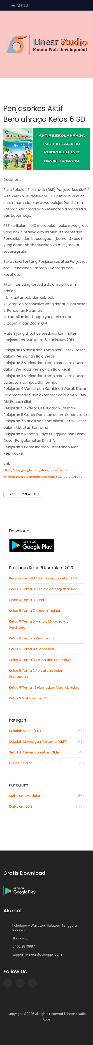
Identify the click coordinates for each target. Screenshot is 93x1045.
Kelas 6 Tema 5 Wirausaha (31, 638)
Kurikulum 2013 (46, 806)
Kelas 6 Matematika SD (28, 698)
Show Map (20, 938)
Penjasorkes (31, 494)
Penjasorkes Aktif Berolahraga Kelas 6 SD (43, 578)
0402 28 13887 (23, 946)
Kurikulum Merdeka (46, 795)
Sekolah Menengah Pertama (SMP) (46, 741)
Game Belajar (46, 763)
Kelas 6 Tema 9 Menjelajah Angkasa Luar (43, 589)
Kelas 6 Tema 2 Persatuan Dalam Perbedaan (37, 673)
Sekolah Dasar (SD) (46, 730)
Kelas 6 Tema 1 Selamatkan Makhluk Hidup (44, 687)
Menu (22, 5)
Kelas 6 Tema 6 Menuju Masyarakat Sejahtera (38, 624)
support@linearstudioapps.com (37, 954)
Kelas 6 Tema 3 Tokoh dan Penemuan (40, 659)
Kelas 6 (11, 494)
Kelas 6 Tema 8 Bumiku (28, 599)
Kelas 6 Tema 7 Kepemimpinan (35, 610)
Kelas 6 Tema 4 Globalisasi (31, 649)
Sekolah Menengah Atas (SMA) (46, 752)
